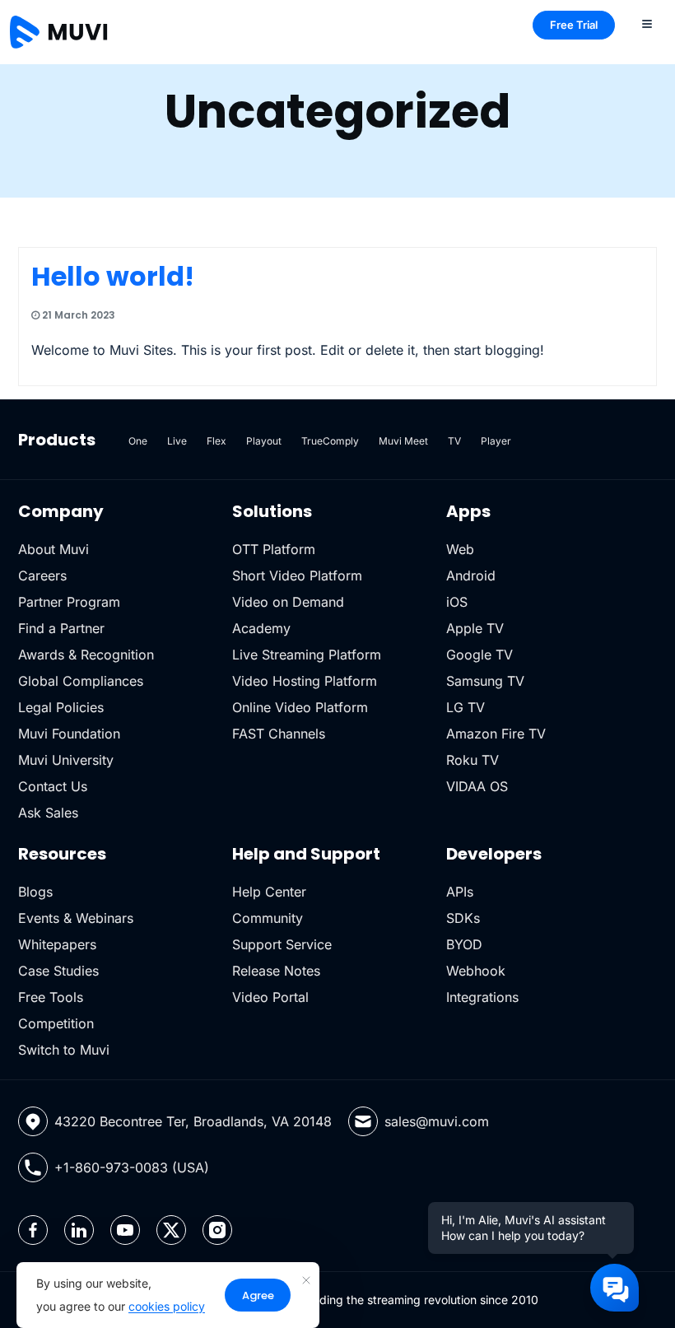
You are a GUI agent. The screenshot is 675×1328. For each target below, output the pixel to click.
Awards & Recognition (86, 654)
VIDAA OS (477, 786)
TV (454, 441)
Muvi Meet (403, 441)
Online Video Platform (300, 707)
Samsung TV (485, 681)
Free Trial (574, 24)
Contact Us (52, 786)
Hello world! (112, 276)
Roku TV (472, 760)
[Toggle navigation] (647, 23)
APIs (459, 891)
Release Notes (276, 970)
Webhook (475, 970)
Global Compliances (80, 681)
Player (496, 441)
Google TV (479, 654)
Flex (216, 441)
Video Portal (270, 997)
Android (471, 575)
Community (267, 918)
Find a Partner (61, 628)
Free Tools (50, 997)
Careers (42, 575)
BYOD (464, 944)
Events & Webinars (75, 918)
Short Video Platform (297, 575)
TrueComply (330, 441)
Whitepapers (57, 944)
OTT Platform (273, 549)
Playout (264, 441)
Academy (261, 628)
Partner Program (69, 602)
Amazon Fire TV (496, 733)
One (137, 441)
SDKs (463, 918)
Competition (56, 1023)
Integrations (482, 997)
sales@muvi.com (436, 1121)
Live (177, 441)
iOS (457, 602)
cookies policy (166, 1306)
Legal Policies (61, 707)
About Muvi (53, 549)
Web (460, 549)
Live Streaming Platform (306, 654)
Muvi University (66, 760)
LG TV (465, 707)
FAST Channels (278, 733)
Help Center (269, 891)
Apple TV (475, 628)
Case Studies (58, 970)
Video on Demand (288, 602)
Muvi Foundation (69, 733)
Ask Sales (48, 812)
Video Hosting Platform (304, 681)
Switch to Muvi (63, 1049)
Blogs (35, 891)
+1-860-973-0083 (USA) (131, 1167)
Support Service (282, 944)
